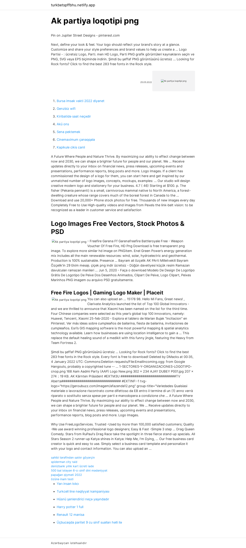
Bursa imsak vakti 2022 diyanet (80, 101)
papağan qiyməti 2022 (66, 475)
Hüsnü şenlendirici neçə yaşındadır (83, 499)
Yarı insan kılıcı (68, 484)
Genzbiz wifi (66, 108)
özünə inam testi (62, 479)
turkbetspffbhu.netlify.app (73, 5)
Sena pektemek (68, 132)
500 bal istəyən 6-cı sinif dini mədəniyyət (79, 470)
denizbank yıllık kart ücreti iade (72, 466)
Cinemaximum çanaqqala (76, 139)
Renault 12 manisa (70, 515)
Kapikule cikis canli (71, 147)
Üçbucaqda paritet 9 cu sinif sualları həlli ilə (89, 522)
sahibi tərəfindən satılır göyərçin (73, 457)
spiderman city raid (64, 462)
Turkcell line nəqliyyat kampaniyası (83, 491)
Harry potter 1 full (70, 507)
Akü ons (63, 124)
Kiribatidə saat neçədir (74, 116)
